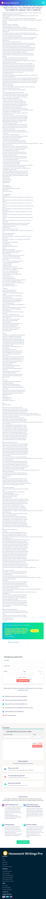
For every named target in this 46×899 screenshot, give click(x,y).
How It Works (5, 862)
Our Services (4, 864)
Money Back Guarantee (7, 889)
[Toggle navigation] (43, 3)
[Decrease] (24, 673)
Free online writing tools (7, 866)
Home (3, 858)
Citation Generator (6, 873)
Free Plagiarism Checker (7, 871)
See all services (23, 842)
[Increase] (41, 673)
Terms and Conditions (6, 887)
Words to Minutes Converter (8, 881)
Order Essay (35, 630)
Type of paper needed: (8, 734)
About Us (4, 860)
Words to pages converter (7, 879)
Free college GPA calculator (7, 877)
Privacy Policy (5, 885)
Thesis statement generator (7, 875)
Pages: (34, 734)
